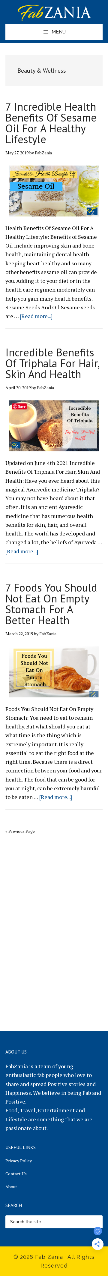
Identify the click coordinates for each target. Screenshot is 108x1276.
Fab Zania (54, 12)
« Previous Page (20, 831)
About (11, 1186)
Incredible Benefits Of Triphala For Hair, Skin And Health (52, 363)
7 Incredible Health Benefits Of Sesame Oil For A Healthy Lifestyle (51, 122)
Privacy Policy (18, 1161)
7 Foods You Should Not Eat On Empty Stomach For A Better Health (51, 603)
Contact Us (16, 1174)
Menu (59, 32)
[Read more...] (36, 316)
